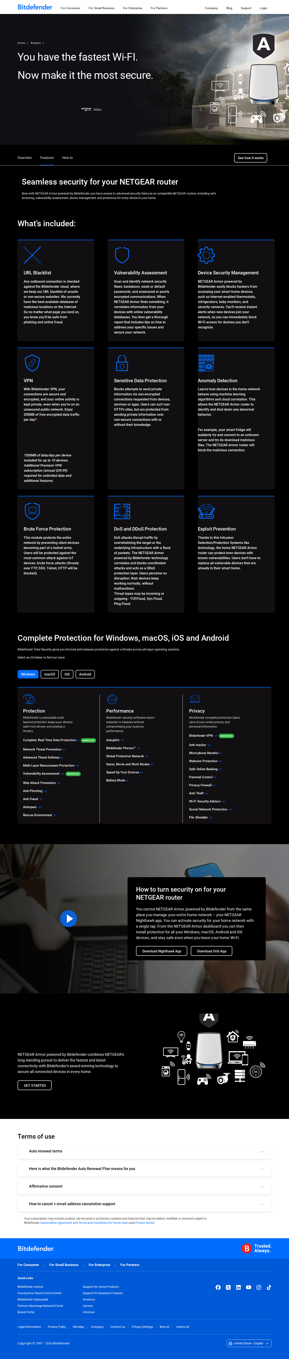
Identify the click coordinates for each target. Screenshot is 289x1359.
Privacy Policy (57, 1327)
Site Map (78, 1327)
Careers (88, 1306)
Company (97, 1327)
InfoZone (89, 1312)
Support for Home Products (101, 1287)
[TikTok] (268, 1287)
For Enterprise (99, 1265)
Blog (229, 8)
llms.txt (164, 1327)
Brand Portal (26, 1312)
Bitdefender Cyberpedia (33, 1299)
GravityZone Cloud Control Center (40, 1293)
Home (21, 42)
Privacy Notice (144, 1223)
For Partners (129, 1265)
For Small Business (63, 1265)
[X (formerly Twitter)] (228, 1287)
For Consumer (28, 1265)
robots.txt (182, 1327)
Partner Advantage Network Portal (40, 1306)
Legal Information (29, 1327)
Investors (89, 1299)
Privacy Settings (142, 1327)
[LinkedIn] (238, 1287)
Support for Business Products (103, 1293)
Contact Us (117, 1327)
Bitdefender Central (30, 1287)
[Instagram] (258, 1287)
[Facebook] (218, 1287)
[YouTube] (248, 1287)
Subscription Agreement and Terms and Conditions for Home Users (84, 1223)
